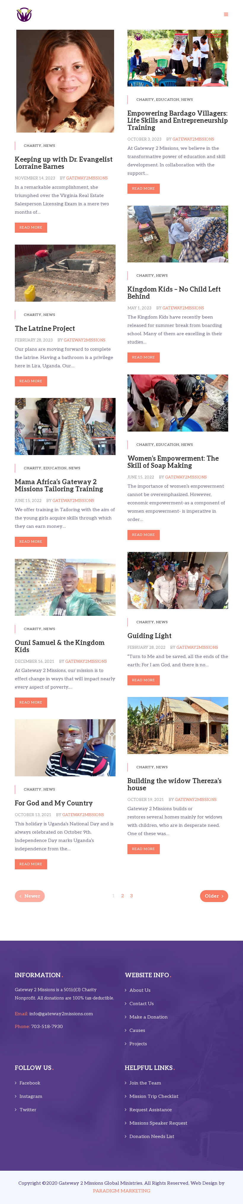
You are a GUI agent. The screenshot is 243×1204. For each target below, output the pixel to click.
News (49, 146)
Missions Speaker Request (158, 1123)
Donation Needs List (152, 1137)
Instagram (31, 1096)
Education (167, 99)
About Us (140, 990)
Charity (32, 146)
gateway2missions (87, 178)
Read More (31, 227)
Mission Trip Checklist (154, 1096)
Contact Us (142, 1004)
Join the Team (145, 1083)
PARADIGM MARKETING (121, 1191)
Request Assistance (151, 1110)
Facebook (30, 1083)
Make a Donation (149, 1017)
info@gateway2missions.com (61, 1014)
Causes (137, 1030)
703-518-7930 (47, 1027)
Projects (138, 1044)
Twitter (28, 1110)
